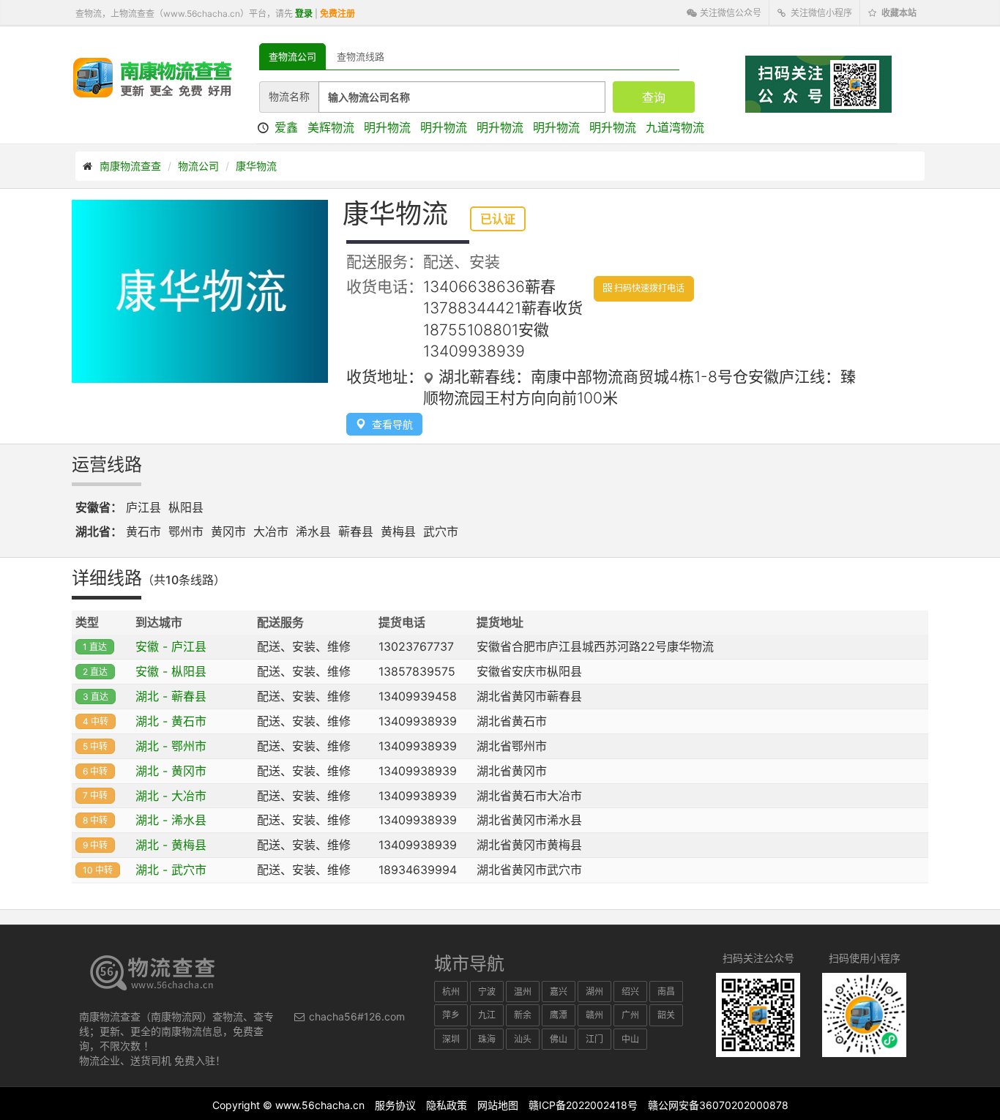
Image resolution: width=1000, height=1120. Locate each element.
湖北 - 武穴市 (170, 869)
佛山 (558, 1039)
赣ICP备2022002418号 (583, 1105)
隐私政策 (446, 1105)
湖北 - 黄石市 (170, 721)
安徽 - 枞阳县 (170, 671)
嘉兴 (558, 991)
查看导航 (389, 424)
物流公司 (198, 166)
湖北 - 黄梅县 (170, 844)
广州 (630, 1014)
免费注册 (337, 13)
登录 (304, 13)
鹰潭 (558, 1014)
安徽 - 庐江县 (170, 646)
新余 (522, 1014)
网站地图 (497, 1105)
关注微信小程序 (820, 12)
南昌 (666, 991)
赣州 (594, 1014)
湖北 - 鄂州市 (170, 746)
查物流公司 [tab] (292, 56)
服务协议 (395, 1105)
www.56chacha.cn (320, 1105)
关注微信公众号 (729, 12)
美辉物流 (330, 127)
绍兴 (630, 991)
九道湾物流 (675, 127)
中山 (630, 1039)
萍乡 (451, 1014)
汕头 (522, 1039)
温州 (522, 991)
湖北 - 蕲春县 (170, 696)
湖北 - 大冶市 (170, 795)
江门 (594, 1039)
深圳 (451, 1039)
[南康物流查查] (153, 77)
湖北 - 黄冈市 (170, 771)
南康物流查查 (130, 166)
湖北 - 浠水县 (170, 820)
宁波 (487, 991)
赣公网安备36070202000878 (718, 1105)
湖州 (594, 991)
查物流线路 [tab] (360, 56)
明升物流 (387, 127)
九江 (487, 1014)
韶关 (666, 1014)
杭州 (451, 991)
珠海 (487, 1039)
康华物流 (256, 166)
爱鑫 (286, 127)
